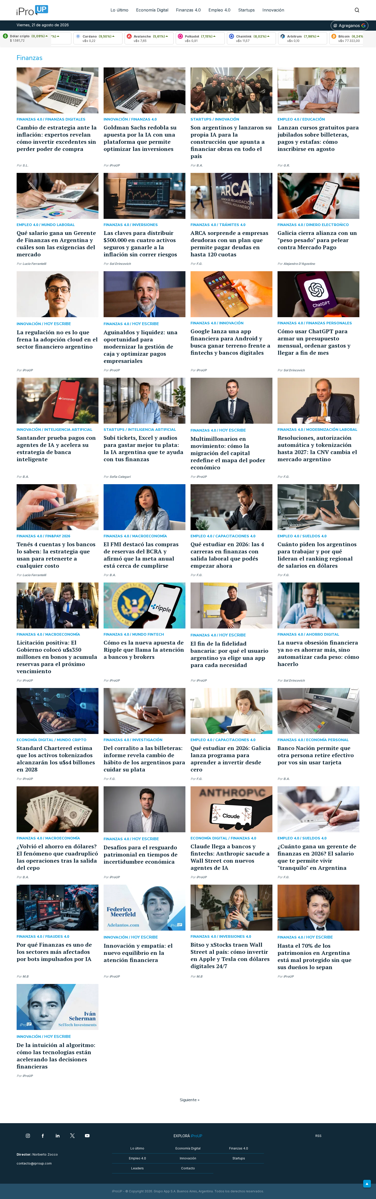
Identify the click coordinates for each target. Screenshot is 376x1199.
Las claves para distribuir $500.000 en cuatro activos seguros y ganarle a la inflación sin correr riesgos (140, 243)
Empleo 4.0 (219, 10)
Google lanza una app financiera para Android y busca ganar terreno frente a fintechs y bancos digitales (230, 341)
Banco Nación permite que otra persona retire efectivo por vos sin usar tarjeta (316, 755)
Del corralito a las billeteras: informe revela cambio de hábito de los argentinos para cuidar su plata (144, 758)
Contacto (188, 1168)
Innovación (273, 10)
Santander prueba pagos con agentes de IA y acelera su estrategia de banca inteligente (56, 448)
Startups (246, 10)
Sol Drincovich (120, 264)
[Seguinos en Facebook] (42, 1136)
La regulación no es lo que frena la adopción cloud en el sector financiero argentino (57, 339)
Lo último (119, 10)
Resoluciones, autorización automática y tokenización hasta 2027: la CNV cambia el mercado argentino (317, 448)
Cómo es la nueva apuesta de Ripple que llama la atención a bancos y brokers (144, 649)
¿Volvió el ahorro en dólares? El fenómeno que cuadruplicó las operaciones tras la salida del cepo (57, 856)
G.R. (286, 165)
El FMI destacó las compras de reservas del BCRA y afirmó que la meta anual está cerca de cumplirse (141, 554)
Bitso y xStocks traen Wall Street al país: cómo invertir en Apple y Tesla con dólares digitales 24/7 (230, 955)
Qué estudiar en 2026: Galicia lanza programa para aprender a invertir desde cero (231, 758)
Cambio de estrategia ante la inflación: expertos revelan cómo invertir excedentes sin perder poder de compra (57, 138)
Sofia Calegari (119, 477)
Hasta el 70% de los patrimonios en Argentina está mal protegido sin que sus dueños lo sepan (314, 956)
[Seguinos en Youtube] (87, 1136)
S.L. (25, 165)
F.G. (199, 264)
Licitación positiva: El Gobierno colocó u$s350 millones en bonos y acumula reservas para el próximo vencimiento (57, 657)
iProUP (114, 165)
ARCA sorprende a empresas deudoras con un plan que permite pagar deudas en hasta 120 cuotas (229, 243)
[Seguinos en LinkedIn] (57, 1136)
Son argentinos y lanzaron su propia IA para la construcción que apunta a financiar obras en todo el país (231, 142)
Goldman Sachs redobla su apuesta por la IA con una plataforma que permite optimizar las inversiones (140, 138)
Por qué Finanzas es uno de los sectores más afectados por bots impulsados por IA (54, 952)
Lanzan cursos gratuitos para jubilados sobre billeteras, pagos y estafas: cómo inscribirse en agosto (318, 138)
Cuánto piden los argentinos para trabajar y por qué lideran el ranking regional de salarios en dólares (317, 554)
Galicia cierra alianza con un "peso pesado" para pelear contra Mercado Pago (317, 240)
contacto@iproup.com (34, 1163)
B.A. (199, 165)
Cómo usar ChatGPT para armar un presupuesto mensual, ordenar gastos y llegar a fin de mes (314, 341)
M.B (25, 976)
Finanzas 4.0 (188, 10)
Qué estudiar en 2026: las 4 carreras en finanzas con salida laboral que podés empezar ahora (227, 554)
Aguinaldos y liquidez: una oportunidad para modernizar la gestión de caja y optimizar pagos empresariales (141, 346)
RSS (318, 1136)
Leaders (137, 1168)
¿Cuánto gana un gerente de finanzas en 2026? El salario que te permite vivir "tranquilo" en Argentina (317, 856)
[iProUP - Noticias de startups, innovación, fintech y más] (31, 10)
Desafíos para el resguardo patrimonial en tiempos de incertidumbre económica (141, 854)
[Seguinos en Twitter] (72, 1136)
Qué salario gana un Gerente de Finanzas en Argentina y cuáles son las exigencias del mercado (56, 243)
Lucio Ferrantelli (34, 264)
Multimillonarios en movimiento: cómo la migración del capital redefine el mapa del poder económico (228, 453)
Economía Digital (152, 10)
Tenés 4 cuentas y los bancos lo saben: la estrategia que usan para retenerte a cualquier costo (56, 554)
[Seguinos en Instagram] (28, 1136)
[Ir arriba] (367, 1184)
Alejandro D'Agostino (299, 264)
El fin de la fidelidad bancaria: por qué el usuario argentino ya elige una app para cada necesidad (229, 654)
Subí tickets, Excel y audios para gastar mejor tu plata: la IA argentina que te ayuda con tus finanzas (143, 448)
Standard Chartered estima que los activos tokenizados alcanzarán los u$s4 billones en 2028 (56, 758)
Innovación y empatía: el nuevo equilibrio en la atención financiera (138, 953)
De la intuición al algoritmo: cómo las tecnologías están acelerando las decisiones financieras (56, 1055)
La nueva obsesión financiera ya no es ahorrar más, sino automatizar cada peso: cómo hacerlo (318, 653)
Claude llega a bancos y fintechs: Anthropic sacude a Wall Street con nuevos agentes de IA (230, 856)
